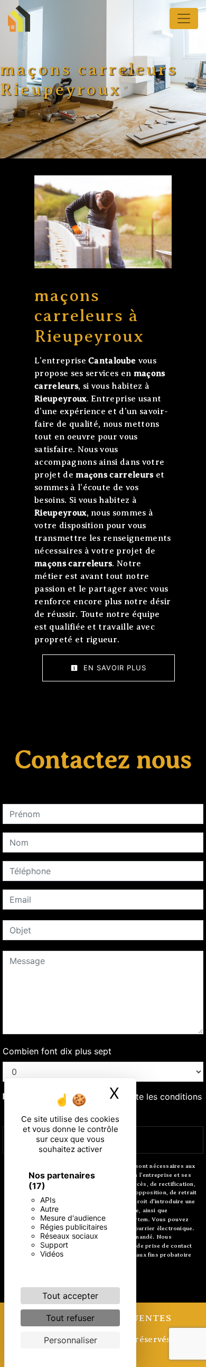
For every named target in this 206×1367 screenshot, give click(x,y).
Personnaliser (70, 1340)
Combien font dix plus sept (57, 1051)
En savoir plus (113, 667)
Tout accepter (70, 1295)
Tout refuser (70, 1318)
